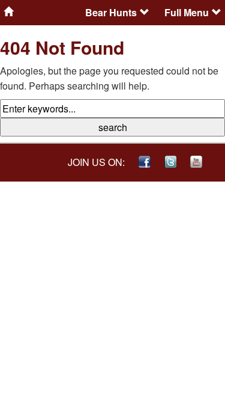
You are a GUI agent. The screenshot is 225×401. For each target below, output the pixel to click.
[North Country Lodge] (40, 11)
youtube (196, 162)
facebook (145, 162)
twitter (170, 162)
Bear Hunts (111, 12)
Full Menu (186, 12)
